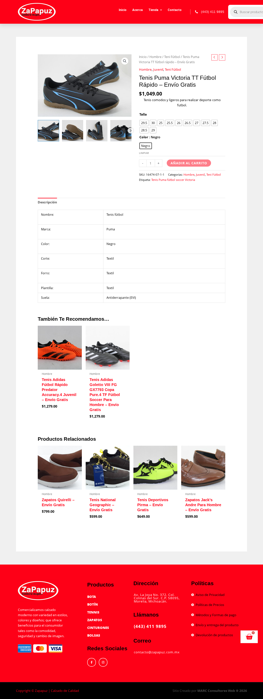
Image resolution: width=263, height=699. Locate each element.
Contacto (175, 10)
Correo (142, 641)
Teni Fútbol (172, 57)
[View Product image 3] (96, 130)
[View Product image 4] (121, 130)
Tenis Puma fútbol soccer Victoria (173, 180)
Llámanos (146, 615)
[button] (124, 61)
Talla (143, 114)
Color (143, 137)
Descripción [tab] (47, 202)
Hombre (155, 57)
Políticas (202, 583)
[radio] (144, 123)
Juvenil (158, 69)
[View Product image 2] (72, 130)
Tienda (153, 10)
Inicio (122, 10)
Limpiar (144, 153)
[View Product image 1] (48, 130)
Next (130, 130)
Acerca (137, 10)
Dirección (145, 583)
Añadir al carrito (189, 163)
